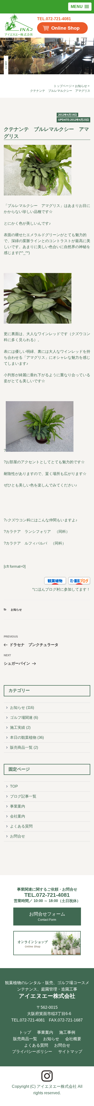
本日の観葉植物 (23, 737)
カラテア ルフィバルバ (26, 543)
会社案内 (17, 816)
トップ (25, 1032)
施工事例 (67, 1032)
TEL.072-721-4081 (54, 19)
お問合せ (17, 836)
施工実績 (17, 727)
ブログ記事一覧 (23, 796)
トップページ (63, 86)
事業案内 (17, 806)
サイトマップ (70, 1051)
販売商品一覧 (21, 747)
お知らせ (81, 86)
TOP (14, 786)
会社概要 (73, 1039)
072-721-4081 (47, 895)
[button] (79, 6)
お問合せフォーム (47, 917)
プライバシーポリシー (32, 1051)
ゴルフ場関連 (21, 717)
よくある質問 (21, 826)
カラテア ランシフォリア (28, 531)
